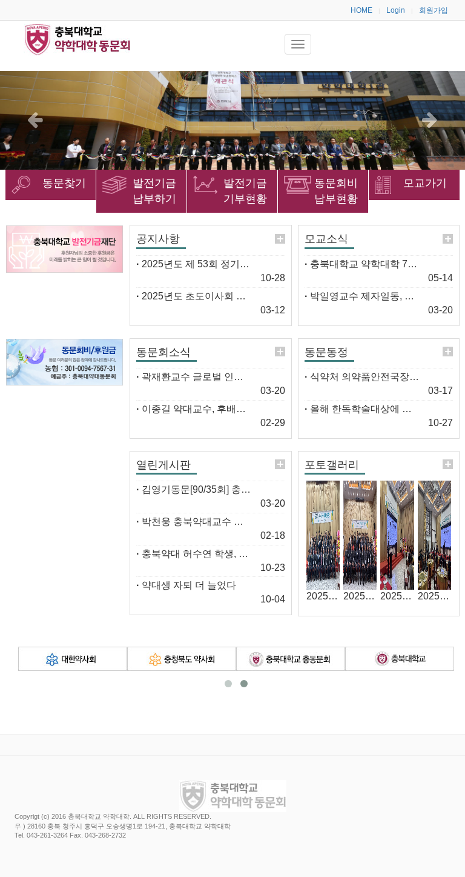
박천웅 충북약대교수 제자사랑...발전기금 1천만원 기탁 (256, 521)
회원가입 (433, 10)
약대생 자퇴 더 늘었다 (186, 585)
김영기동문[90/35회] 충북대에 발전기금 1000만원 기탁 (256, 489)
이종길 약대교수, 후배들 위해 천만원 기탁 (228, 409)
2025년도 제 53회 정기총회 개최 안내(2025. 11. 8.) (247, 264)
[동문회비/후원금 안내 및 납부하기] (64, 362)
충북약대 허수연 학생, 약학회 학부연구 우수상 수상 (249, 554)
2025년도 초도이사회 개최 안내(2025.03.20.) (235, 296)
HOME (361, 10)
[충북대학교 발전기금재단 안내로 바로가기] (64, 248)
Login (395, 10)
